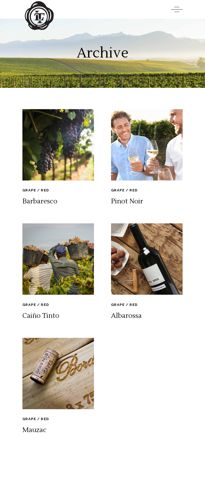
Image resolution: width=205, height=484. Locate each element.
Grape (29, 190)
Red (45, 190)
